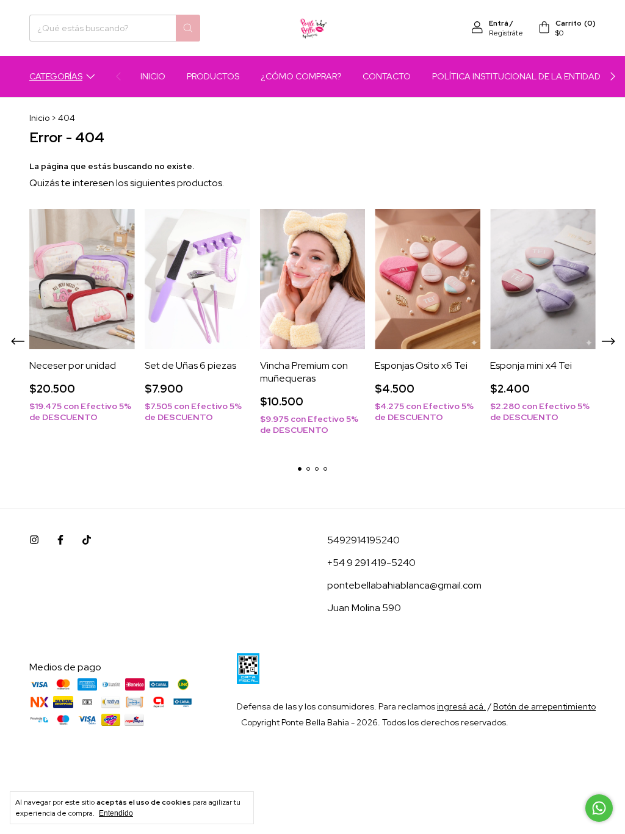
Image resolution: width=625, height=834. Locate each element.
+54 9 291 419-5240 (371, 562)
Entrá (498, 23)
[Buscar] (188, 28)
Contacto (387, 76)
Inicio (152, 76)
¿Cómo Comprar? (301, 76)
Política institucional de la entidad (516, 76)
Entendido (116, 813)
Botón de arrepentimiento (544, 706)
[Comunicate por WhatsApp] (599, 808)
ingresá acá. (461, 706)
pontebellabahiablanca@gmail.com (404, 585)
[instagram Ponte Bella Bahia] (34, 540)
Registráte (506, 33)
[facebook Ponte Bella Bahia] (60, 540)
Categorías (55, 76)
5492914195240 (363, 540)
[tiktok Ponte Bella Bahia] (87, 540)
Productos (213, 76)
